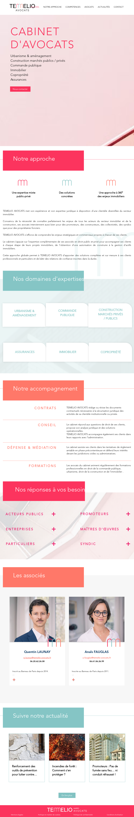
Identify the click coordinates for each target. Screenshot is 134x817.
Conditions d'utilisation (115, 815)
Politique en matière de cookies (49, 815)
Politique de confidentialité (83, 815)
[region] (29, 515)
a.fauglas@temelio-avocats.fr (97, 657)
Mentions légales (17, 815)
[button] (73, 6)
